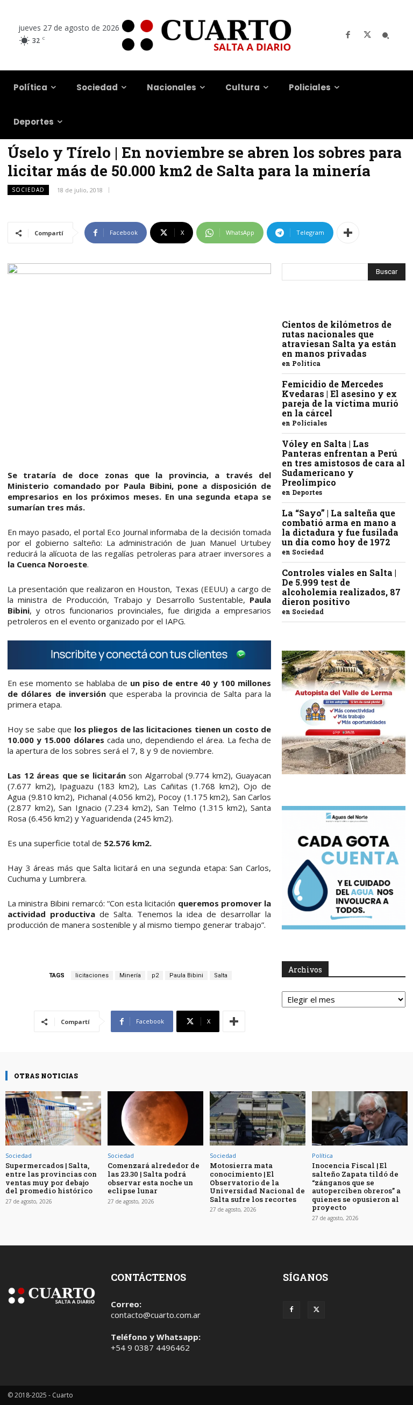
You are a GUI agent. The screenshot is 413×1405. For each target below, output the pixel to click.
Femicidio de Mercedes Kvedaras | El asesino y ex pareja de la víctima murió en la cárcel (340, 398)
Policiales (309, 423)
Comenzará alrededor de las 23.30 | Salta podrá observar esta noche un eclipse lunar (154, 1178)
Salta (220, 975)
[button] (385, 35)
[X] (367, 35)
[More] (348, 232)
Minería (130, 975)
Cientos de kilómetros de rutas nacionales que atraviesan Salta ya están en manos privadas (339, 339)
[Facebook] (348, 35)
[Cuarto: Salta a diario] (206, 35)
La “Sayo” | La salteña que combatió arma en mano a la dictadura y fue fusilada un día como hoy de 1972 (340, 527)
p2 (155, 975)
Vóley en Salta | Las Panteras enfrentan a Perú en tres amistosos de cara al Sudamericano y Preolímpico (343, 463)
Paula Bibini (186, 975)
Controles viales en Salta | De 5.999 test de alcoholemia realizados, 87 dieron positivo (341, 587)
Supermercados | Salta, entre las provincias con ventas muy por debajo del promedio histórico (51, 1178)
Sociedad (28, 189)
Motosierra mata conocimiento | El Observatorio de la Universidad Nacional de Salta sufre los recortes (257, 1182)
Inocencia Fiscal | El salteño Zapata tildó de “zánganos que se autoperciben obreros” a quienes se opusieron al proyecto (356, 1186)
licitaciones (92, 975)
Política (306, 363)
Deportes (307, 492)
